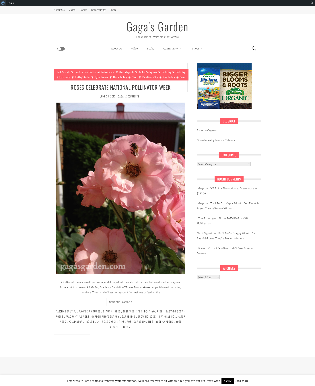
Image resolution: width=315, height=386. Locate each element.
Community (98, 9)
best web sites (132, 311)
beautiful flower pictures (82, 311)
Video (72, 9)
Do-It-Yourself (63, 72)
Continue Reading (119, 302)
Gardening (166, 72)
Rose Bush (93, 321)
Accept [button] (228, 381)
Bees (117, 311)
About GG (59, 9)
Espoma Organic (207, 130)
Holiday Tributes (82, 77)
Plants (134, 77)
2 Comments (132, 96)
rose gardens (164, 321)
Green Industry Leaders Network (216, 140)
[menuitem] (3, 3)
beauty (107, 311)
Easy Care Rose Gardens (85, 72)
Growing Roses (147, 316)
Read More (241, 381)
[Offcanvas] (61, 49)
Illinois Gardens (120, 77)
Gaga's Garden (157, 26)
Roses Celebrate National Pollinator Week (121, 87)
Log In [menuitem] (11, 2)
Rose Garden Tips (150, 77)
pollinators (76, 321)
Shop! (113, 9)
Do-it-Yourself (154, 311)
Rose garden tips (113, 321)
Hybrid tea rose (101, 77)
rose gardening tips (140, 321)
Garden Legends (126, 72)
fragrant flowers (77, 316)
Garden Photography (148, 72)
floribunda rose (107, 72)
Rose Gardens (169, 77)
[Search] (254, 48)
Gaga (121, 96)
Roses (182, 77)
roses (126, 327)
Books (83, 9)
